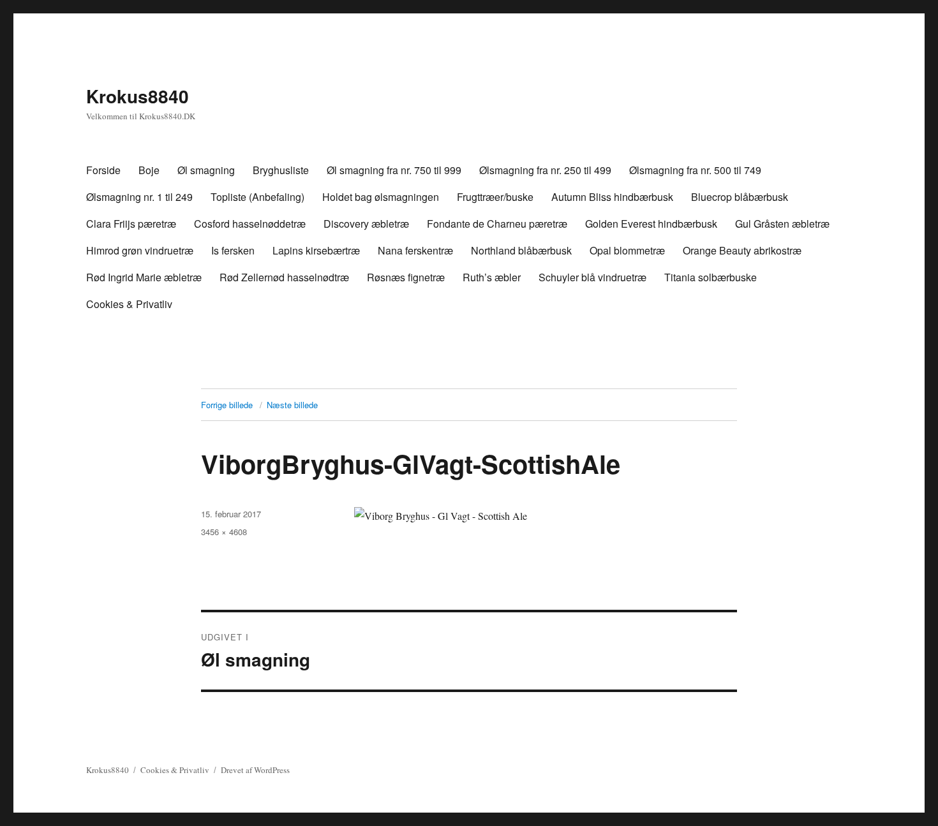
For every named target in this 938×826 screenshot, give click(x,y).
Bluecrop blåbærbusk (739, 196)
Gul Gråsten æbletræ (782, 223)
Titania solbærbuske (710, 277)
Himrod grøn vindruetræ (139, 250)
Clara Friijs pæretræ (131, 223)
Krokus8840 (137, 96)
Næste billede (292, 405)
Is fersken (233, 250)
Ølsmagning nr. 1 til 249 (139, 196)
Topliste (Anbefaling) (257, 196)
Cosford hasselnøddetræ (250, 223)
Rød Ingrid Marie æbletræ (144, 277)
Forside (103, 170)
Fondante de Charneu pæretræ (497, 223)
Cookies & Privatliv (129, 304)
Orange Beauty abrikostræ (742, 250)
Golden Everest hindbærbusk (651, 223)
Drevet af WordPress (255, 770)
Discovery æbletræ (366, 223)
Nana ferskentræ (415, 250)
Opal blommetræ (627, 250)
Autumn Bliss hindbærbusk (612, 196)
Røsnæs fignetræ (406, 277)
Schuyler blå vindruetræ (592, 277)
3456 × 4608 (224, 532)
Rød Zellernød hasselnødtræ (284, 277)
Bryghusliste (281, 170)
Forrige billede (227, 405)
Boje (149, 170)
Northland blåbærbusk (521, 250)
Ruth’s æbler (492, 277)
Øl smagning (206, 170)
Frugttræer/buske (495, 196)
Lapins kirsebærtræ (316, 250)
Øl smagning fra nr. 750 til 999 (394, 170)
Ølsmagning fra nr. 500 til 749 (695, 170)
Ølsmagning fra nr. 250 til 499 (545, 170)
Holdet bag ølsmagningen (380, 196)
